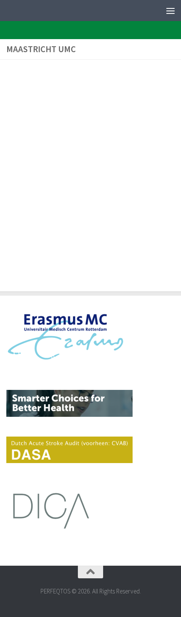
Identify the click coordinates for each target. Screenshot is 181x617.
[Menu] (170, 10)
